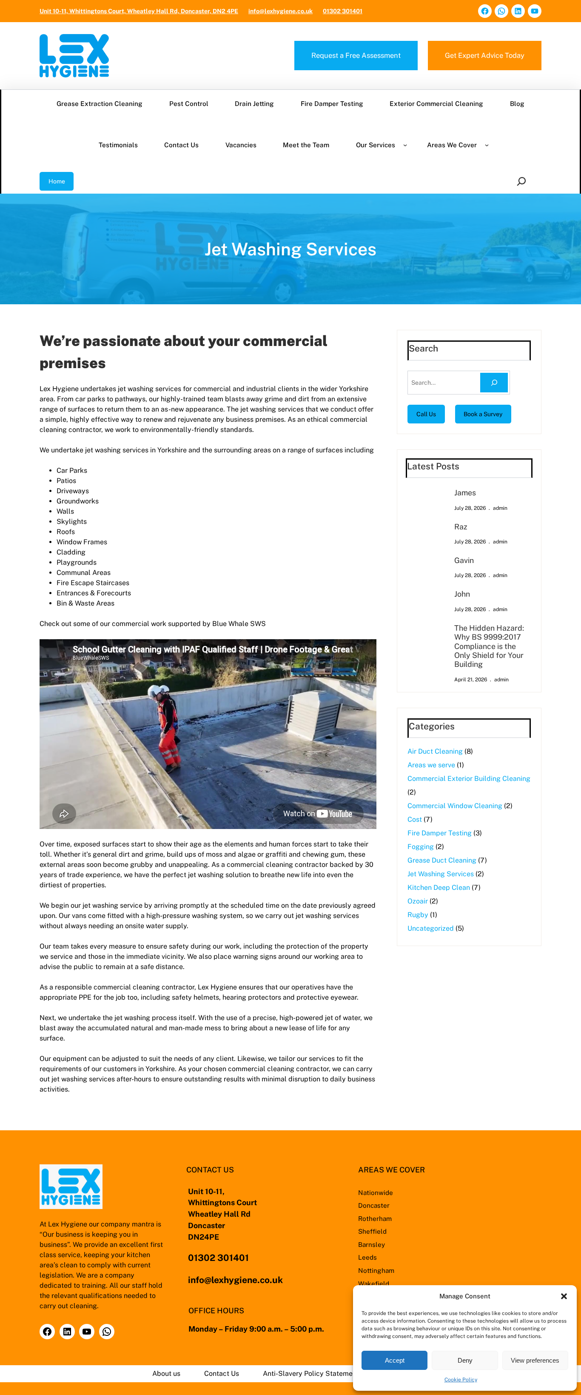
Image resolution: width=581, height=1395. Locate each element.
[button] (564, 1296)
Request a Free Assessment (356, 55)
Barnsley (371, 1244)
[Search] (494, 383)
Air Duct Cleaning (435, 751)
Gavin (464, 560)
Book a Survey (483, 414)
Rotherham (375, 1218)
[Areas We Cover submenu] (487, 145)
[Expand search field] (523, 181)
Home (56, 181)
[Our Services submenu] (405, 145)
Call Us (426, 414)
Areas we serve (431, 765)
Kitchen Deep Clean (438, 887)
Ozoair (417, 901)
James (465, 492)
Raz (460, 526)
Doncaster (374, 1205)
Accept (394, 1360)
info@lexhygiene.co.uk (280, 11)
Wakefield (373, 1283)
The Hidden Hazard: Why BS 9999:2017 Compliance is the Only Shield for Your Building (489, 646)
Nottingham (376, 1270)
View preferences (535, 1360)
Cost (414, 819)
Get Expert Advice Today (484, 55)
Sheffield (372, 1231)
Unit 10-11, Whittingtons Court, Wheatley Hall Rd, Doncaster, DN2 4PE (139, 11)
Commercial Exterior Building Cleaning (468, 779)
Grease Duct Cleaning (441, 860)
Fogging (420, 847)
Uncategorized (430, 928)
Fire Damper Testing (439, 833)
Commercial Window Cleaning (454, 806)
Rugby (417, 915)
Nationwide (375, 1192)
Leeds (367, 1257)
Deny (465, 1360)
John (462, 593)
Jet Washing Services (440, 874)
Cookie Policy (460, 1380)
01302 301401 (342, 11)
